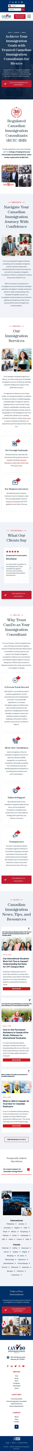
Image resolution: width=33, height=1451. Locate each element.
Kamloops (25, 1267)
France (19, 1239)
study (25, 418)
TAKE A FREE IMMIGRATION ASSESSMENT (18, 84)
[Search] (23, 9)
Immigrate (16, 1383)
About (16, 1417)
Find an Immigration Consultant (16, 1401)
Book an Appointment (16, 1406)
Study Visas (16, 463)
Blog (16, 1419)
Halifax (14, 1248)
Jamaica (21, 1224)
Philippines (10, 1224)
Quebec (15, 1252)
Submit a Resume (16, 1404)
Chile (25, 1228)
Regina (24, 1252)
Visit (16, 1376)
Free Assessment (16, 1399)
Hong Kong (24, 1231)
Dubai (11, 1239)
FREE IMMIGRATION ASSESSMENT (18, 595)
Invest (16, 1388)
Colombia (7, 1228)
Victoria (4, 1267)
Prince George (23, 1263)
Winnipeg (10, 1256)
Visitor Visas (18, 466)
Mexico (13, 1231)
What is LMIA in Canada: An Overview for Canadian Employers (16, 1104)
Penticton (20, 1271)
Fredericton (15, 1275)
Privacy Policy (22, 1443)
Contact (16, 1422)
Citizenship (16, 1386)
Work (16, 1381)
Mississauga (9, 1259)
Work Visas (24, 463)
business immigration (13, 501)
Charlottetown (8, 1263)
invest (8, 421)
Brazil (5, 1231)
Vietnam (5, 1235)
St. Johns (20, 1256)
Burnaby (10, 1271)
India (27, 1239)
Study (16, 1378)
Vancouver (25, 1248)
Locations (16, 32)
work (28, 418)
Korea (14, 1235)
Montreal (5, 1248)
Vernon (6, 1252)
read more (16, 989)
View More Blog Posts (16, 1139)
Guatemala (24, 1235)
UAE (3, 1239)
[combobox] (14, 9)
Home (9, 32)
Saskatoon (22, 1259)
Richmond (14, 1267)
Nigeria (17, 1228)
